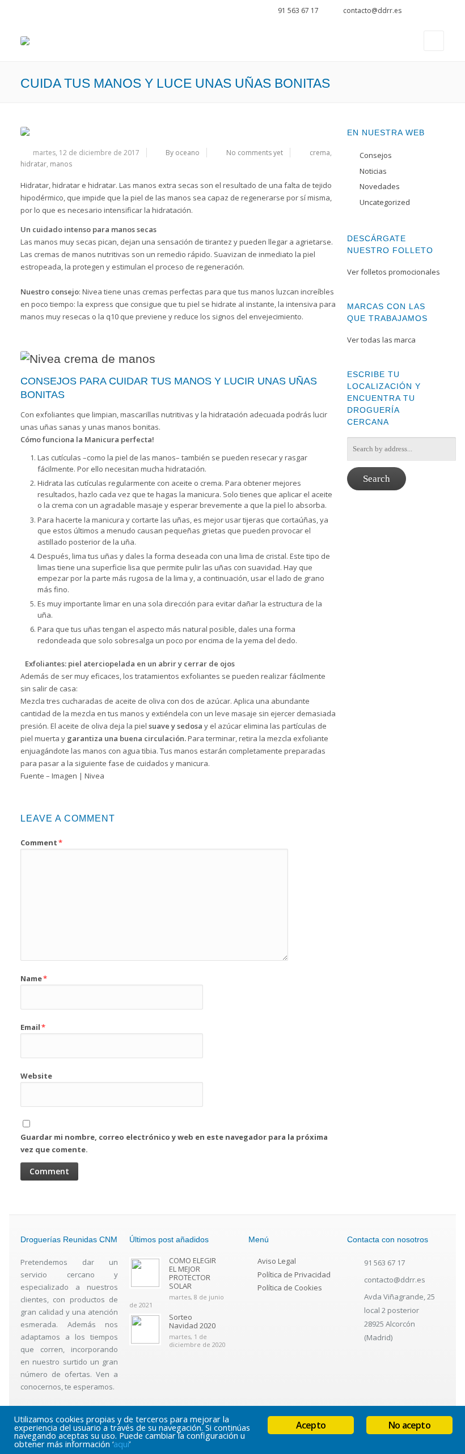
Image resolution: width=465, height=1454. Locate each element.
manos (61, 164)
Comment (41, 842)
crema (320, 152)
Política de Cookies (289, 1287)
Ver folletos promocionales (393, 272)
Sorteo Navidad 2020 (192, 1321)
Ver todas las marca (381, 340)
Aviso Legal (276, 1261)
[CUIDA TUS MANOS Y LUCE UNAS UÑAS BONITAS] (178, 131)
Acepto (310, 1425)
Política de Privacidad (294, 1274)
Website (36, 1076)
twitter (424, 11)
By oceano (183, 152)
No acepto (409, 1425)
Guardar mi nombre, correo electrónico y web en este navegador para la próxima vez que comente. (174, 1143)
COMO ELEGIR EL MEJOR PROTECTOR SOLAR (192, 1273)
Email (32, 1027)
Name (33, 978)
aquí (121, 1444)
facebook (440, 11)
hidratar (33, 164)
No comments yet (254, 152)
